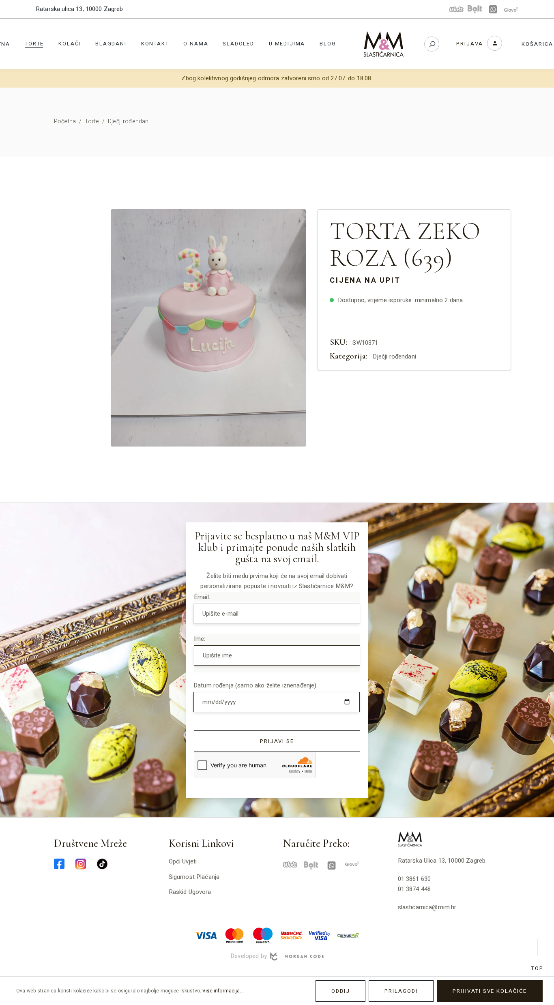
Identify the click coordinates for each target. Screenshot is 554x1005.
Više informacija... (223, 990)
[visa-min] (206, 934)
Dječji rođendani (394, 356)
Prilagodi (401, 991)
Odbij (340, 991)
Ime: (200, 638)
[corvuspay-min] (348, 934)
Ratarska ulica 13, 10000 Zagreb (79, 8)
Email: (202, 597)
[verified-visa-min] (319, 934)
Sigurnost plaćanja (194, 876)
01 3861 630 (414, 878)
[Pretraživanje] (431, 44)
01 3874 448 (414, 889)
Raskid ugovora (190, 891)
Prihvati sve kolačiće (490, 991)
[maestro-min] (263, 934)
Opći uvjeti (183, 861)
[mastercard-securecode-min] (291, 934)
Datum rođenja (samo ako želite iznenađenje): (255, 685)
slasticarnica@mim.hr (427, 907)
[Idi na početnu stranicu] (383, 44)
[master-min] (234, 934)
